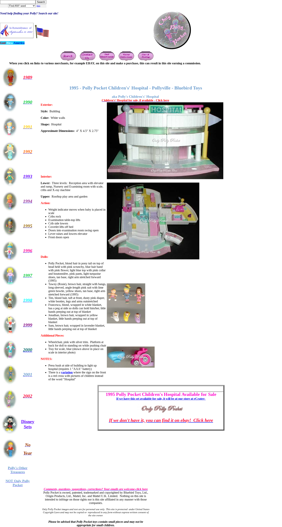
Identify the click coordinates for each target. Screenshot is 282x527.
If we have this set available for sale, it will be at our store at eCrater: (161, 398)
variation (67, 372)
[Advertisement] (161, 73)
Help (38, 6)
